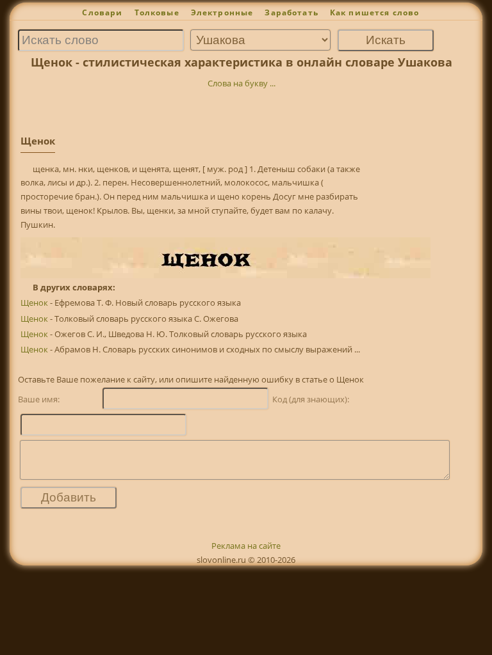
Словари (102, 12)
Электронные (222, 12)
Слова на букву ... (241, 83)
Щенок (34, 302)
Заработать (291, 12)
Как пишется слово (375, 12)
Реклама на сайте (246, 545)
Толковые (157, 12)
